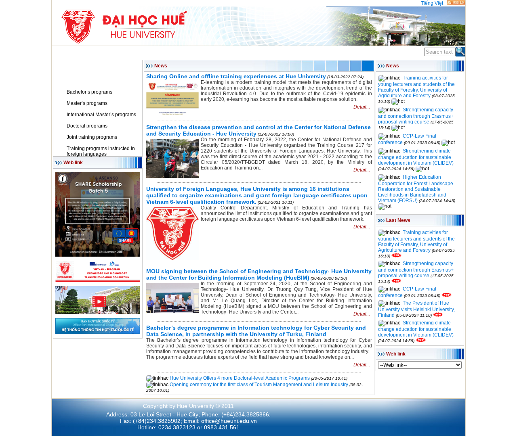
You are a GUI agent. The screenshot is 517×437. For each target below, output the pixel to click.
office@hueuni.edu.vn (229, 421)
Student (295, 52)
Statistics (361, 52)
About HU (89, 52)
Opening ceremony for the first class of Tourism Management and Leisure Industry (259, 384)
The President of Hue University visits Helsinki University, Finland (416, 309)
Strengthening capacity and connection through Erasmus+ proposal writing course (416, 116)
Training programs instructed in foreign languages (101, 151)
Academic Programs (137, 52)
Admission (327, 52)
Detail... (361, 107)
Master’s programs (87, 103)
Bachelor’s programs (89, 92)
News (73, 81)
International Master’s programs (101, 114)
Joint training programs (92, 137)
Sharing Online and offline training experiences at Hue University (236, 76)
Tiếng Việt (432, 3)
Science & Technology (203, 52)
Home (62, 52)
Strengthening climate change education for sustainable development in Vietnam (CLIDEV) (416, 157)
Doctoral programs (87, 126)
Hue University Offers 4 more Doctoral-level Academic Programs (240, 378)
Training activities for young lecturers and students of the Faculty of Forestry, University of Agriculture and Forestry (416, 86)
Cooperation (259, 52)
